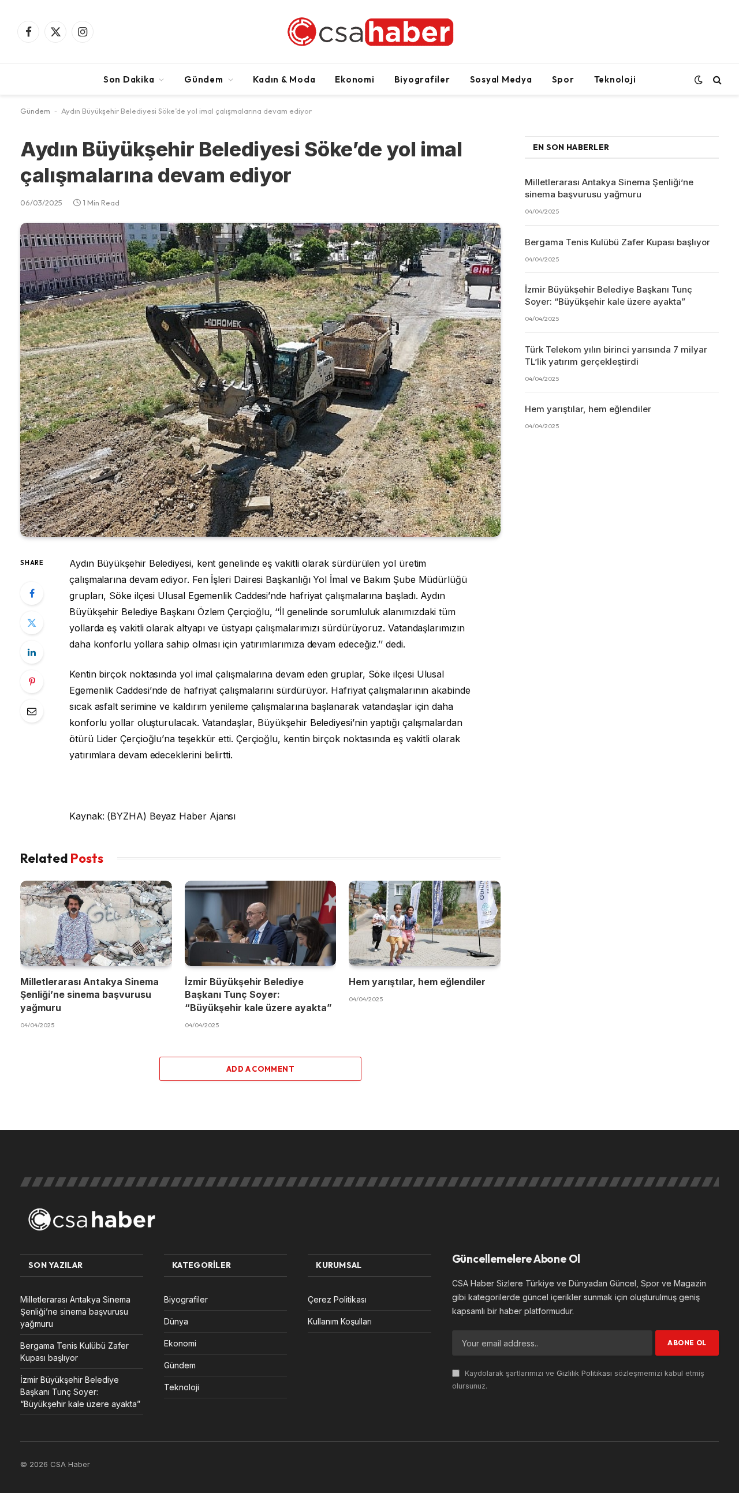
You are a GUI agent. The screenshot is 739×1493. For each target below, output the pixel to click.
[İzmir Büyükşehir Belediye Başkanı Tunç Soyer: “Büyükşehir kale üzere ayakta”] (261, 923)
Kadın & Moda (284, 79)
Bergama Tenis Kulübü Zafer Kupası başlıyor (617, 242)
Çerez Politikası (337, 1299)
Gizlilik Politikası (584, 1373)
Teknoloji (615, 79)
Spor (563, 79)
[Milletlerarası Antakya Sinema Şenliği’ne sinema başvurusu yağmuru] (96, 923)
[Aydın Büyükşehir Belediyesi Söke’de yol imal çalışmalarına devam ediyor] (260, 380)
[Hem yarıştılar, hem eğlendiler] (425, 923)
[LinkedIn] (31, 652)
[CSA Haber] (369, 31)
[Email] (31, 711)
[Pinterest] (31, 681)
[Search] (716, 79)
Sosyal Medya (501, 79)
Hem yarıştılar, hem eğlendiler (417, 981)
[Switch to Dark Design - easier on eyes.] (699, 79)
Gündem (203, 79)
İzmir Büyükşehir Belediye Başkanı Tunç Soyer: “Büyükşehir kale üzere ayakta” (258, 994)
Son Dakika (129, 79)
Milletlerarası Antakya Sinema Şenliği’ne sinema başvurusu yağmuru (89, 994)
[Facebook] (31, 593)
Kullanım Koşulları (340, 1321)
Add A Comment (260, 1068)
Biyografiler (422, 79)
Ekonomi (354, 79)
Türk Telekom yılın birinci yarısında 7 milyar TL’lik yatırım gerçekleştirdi (616, 355)
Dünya (176, 1321)
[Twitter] (31, 622)
